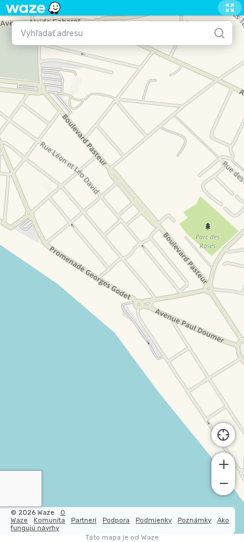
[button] (223, 463)
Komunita (49, 520)
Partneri (84, 520)
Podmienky (154, 520)
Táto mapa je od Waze (122, 537)
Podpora (116, 520)
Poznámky (194, 520)
